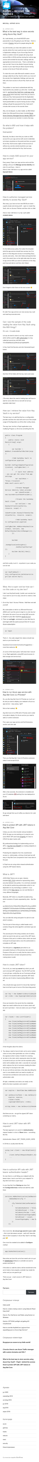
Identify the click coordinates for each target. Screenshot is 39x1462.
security (5, 1443)
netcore (5, 1435)
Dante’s (11, 43)
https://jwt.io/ (15, 890)
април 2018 (6, 1411)
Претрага (6, 1288)
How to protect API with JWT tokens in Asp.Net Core (19, 826)
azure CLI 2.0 (26, 617)
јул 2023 (5, 1392)
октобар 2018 (7, 1400)
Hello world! (6, 1305)
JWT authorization (22, 338)
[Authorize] (9, 1261)
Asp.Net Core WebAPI (14, 846)
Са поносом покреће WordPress (13, 1457)
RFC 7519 (12, 880)
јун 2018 (5, 1404)
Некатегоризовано (9, 1447)
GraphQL (23, 837)
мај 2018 (5, 1408)
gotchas (5, 1428)
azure (4, 1424)
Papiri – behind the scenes (16, 12)
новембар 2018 (8, 1396)
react (4, 1439)
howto (5, 1432)
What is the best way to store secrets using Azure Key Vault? (18, 32)
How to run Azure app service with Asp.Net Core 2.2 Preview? (17, 693)
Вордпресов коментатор (12, 1342)
